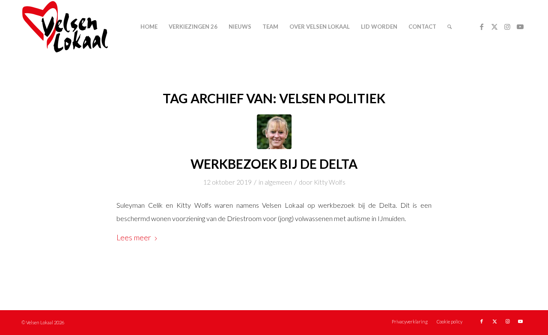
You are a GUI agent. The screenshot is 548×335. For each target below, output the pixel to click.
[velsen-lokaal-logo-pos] (65, 27)
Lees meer (133, 237)
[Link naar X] (494, 26)
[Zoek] (449, 27)
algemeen (278, 182)
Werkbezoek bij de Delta (274, 163)
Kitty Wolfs (329, 182)
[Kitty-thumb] (274, 131)
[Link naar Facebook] (481, 26)
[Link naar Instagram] (507, 26)
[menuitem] (149, 27)
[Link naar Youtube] (520, 26)
